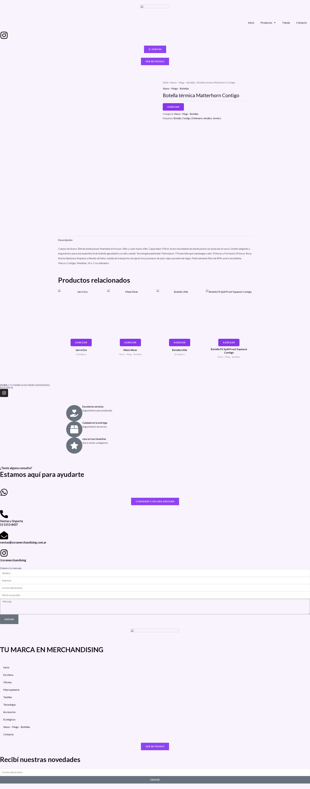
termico (217, 118)
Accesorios (9, 711)
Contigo (186, 118)
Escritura (8, 674)
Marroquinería (11, 689)
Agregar (173, 106)
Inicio (251, 22)
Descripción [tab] (65, 239)
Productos (266, 22)
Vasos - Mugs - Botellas (182, 82)
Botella (177, 118)
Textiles (7, 697)
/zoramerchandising (13, 560)
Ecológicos (9, 719)
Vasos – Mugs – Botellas (16, 726)
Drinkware (196, 118)
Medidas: (82, 263)
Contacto (301, 22)
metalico (207, 118)
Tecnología (9, 704)
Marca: (62, 263)
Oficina (7, 682)
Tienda (286, 22)
